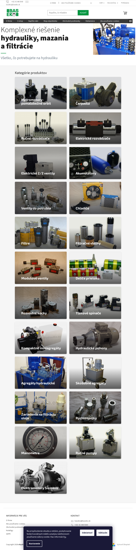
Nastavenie (34, 543)
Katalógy (9, 530)
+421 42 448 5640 (81, 525)
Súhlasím (102, 532)
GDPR (8, 534)
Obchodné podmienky (15, 527)
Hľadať (83, 13)
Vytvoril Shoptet (123, 544)
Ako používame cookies (70, 3)
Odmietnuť (87, 532)
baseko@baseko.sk (82, 521)
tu (65, 536)
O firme (53, 3)
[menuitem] (9, 21)
